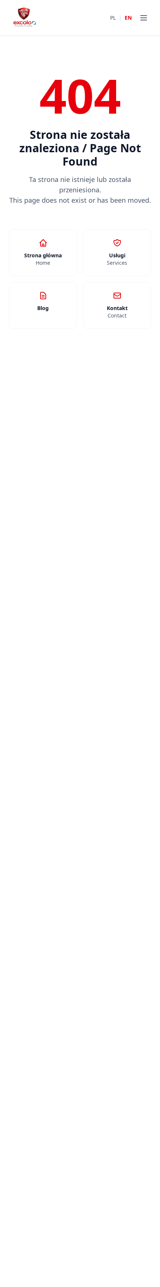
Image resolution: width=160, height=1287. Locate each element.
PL (113, 17)
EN (128, 17)
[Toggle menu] (143, 17)
